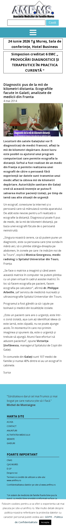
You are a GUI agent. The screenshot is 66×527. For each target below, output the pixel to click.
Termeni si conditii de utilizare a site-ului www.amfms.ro (26, 479)
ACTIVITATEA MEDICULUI (18, 434)
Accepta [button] (45, 522)
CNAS (9, 460)
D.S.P (9, 468)
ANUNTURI (12, 430)
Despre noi (12, 472)
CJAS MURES (12, 464)
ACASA (10, 422)
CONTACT (11, 426)
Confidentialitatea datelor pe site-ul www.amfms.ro (31, 484)
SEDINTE (11, 439)
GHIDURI (11, 443)
